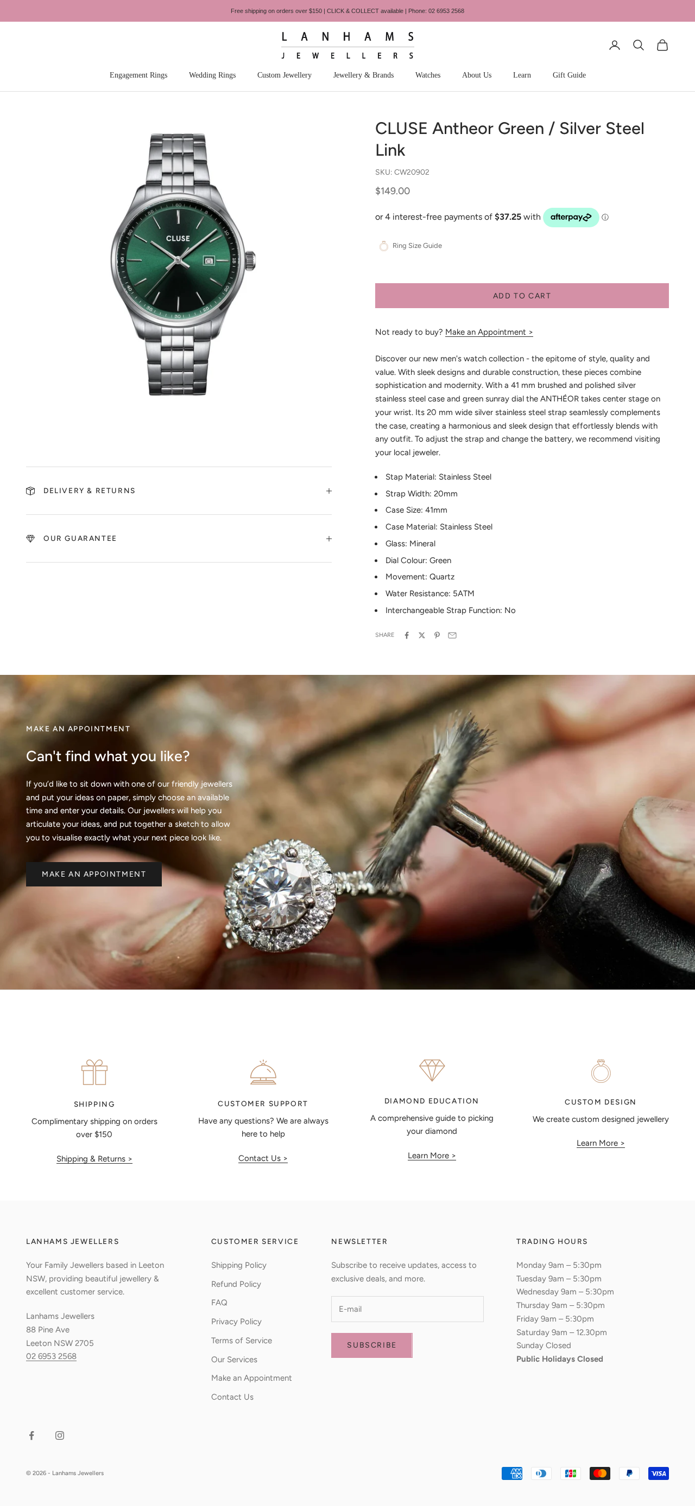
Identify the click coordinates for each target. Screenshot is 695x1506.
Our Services (234, 1359)
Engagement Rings (138, 75)
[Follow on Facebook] (31, 1435)
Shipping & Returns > (94, 1159)
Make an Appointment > (489, 332)
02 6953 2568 (51, 1356)
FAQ (219, 1302)
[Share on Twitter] (422, 635)
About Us (476, 75)
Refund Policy (236, 1284)
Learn (522, 75)
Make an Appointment (94, 874)
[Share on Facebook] (406, 635)
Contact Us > (263, 1158)
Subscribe (371, 1345)
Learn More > (432, 1155)
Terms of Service (241, 1340)
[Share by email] (452, 635)
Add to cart (522, 296)
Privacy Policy (236, 1321)
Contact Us (232, 1397)
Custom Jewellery (284, 75)
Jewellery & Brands (363, 75)
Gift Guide (569, 75)
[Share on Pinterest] (437, 635)
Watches (427, 75)
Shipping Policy (239, 1265)
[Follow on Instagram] (59, 1435)
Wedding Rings (212, 75)
